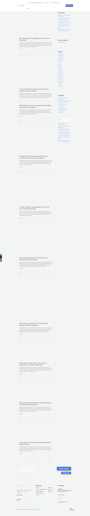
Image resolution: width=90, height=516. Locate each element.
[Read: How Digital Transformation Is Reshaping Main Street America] (35, 429)
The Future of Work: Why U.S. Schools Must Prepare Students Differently (33, 324)
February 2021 (60, 86)
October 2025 (60, 57)
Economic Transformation (62, 102)
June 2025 (59, 64)
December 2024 (60, 74)
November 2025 (60, 55)
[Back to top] (72, 507)
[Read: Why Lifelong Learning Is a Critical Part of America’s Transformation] (35, 239)
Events (51, 2)
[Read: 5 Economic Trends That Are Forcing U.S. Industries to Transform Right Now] (35, 349)
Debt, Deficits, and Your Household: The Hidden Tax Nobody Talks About (35, 106)
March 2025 (60, 69)
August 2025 (60, 60)
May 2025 (59, 65)
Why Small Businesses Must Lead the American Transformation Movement (35, 404)
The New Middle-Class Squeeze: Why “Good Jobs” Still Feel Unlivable (34, 208)
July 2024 (59, 77)
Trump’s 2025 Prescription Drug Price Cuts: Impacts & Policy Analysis (34, 90)
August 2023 (60, 82)
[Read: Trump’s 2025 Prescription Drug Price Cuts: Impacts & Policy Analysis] (35, 70)
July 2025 (59, 62)
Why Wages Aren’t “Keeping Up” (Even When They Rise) (34, 39)
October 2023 (60, 79)
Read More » (21, 49)
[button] (63, 5)
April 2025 (60, 67)
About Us (28, 8)
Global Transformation (62, 107)
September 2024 (61, 75)
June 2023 (59, 84)
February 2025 (60, 70)
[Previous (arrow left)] (1, 515)
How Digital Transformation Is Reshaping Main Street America (35, 443)
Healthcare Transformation (62, 109)
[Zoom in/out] (1, 513)
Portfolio (34, 509)
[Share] (5, 513)
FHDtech (38, 509)
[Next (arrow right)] (3, 515)
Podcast (46, 2)
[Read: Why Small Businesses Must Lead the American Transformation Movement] (35, 389)
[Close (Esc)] (8, 513)
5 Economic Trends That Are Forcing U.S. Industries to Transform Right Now (33, 364)
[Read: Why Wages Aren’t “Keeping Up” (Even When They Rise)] (35, 19)
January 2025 (60, 72)
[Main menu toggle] (18, 5)
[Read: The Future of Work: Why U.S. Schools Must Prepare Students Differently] (35, 297)
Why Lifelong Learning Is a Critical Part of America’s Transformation (33, 259)
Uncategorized (60, 112)
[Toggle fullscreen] (3, 513)
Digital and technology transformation (64, 100)
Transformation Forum (56, 2)
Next (50, 458)
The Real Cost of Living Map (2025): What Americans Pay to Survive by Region (33, 157)
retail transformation (61, 110)
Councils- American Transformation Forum (36, 2)
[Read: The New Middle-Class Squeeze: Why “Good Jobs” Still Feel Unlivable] (35, 188)
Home (28, 2)
